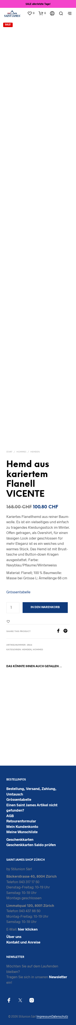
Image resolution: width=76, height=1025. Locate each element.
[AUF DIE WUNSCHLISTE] (33, 727)
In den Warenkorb (45, 607)
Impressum (44, 1016)
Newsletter (58, 977)
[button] (30, 13)
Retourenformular (21, 821)
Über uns (13, 936)
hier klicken (28, 929)
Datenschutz (60, 1016)
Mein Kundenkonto (22, 826)
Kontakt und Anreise (23, 942)
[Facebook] (59, 631)
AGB (10, 815)
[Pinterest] (66, 631)
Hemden (35, 452)
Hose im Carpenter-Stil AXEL (48, 732)
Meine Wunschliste (22, 832)
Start (9, 452)
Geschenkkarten (19, 839)
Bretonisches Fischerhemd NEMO (15, 732)
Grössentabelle (18, 592)
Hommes (21, 452)
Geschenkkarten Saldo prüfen (31, 844)
